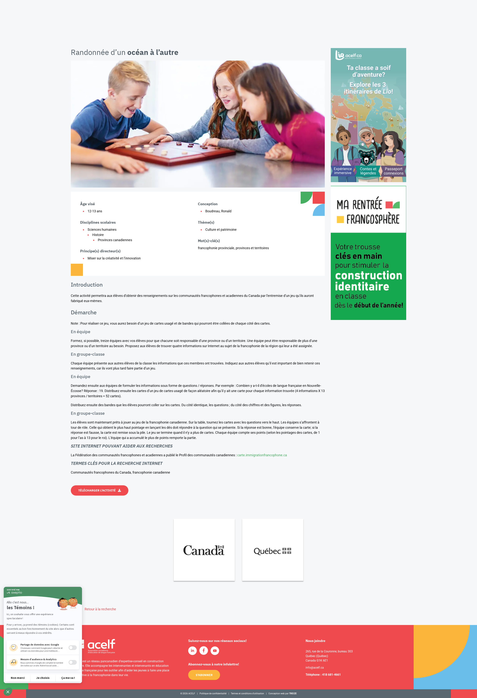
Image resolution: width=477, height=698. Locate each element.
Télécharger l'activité (97, 490)
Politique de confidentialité (213, 693)
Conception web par (282, 693)
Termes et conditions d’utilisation (247, 693)
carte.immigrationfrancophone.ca (262, 455)
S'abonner (204, 675)
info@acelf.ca (315, 667)
